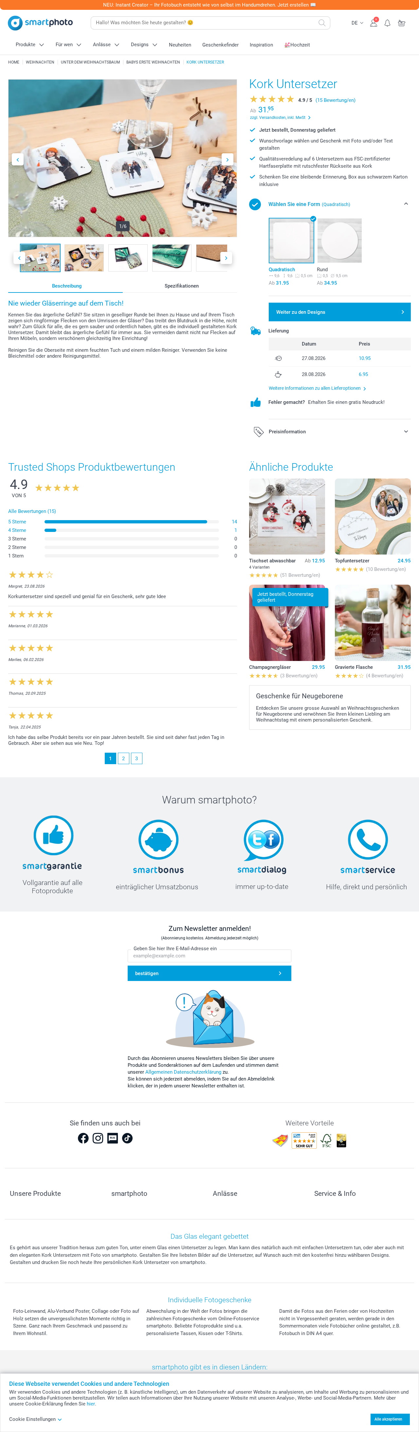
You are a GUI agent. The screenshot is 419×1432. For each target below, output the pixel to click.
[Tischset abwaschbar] (287, 517)
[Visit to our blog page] (112, 1138)
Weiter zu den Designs (300, 312)
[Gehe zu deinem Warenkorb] (402, 22)
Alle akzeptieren (388, 1419)
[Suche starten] (322, 23)
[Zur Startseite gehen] (40, 23)
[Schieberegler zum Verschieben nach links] (18, 159)
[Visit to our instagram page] (98, 1138)
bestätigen (146, 973)
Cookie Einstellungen (32, 1419)
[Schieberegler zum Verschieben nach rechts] (227, 159)
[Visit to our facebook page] (83, 1138)
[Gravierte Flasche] (373, 623)
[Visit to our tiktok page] (127, 1138)
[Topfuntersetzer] (373, 517)
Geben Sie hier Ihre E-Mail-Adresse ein (175, 949)
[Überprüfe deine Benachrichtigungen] (388, 22)
